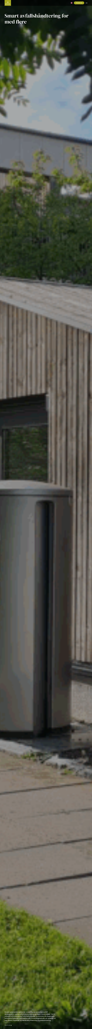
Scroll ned (7, 1025)
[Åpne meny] (86, 3)
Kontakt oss (79, 3)
